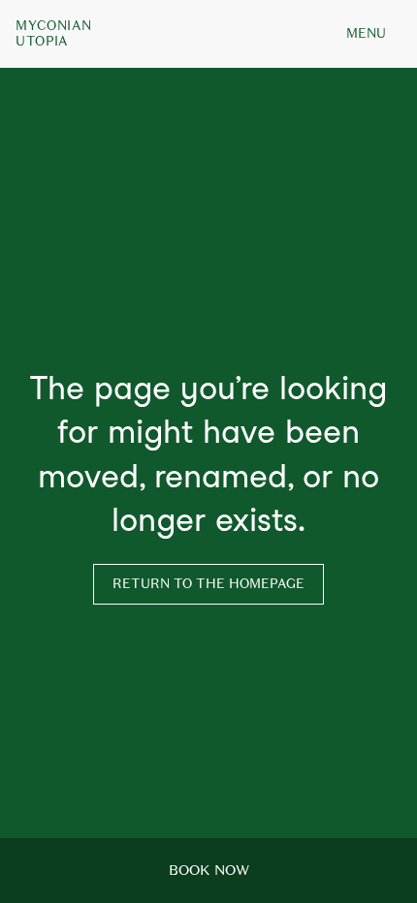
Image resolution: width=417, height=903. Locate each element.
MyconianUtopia (53, 33)
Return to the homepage (208, 584)
